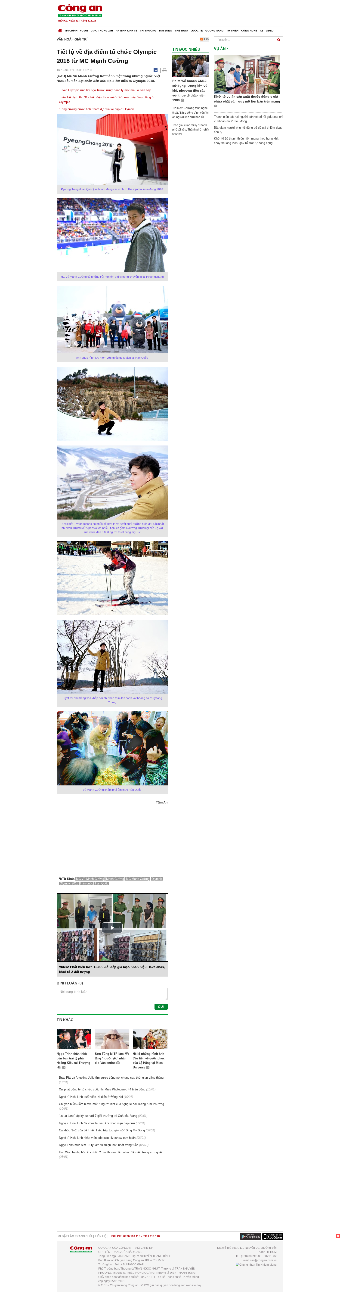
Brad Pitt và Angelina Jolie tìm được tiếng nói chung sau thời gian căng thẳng (111, 1077)
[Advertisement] (199, 13)
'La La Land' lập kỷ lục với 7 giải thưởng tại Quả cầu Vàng (98, 1116)
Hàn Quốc (101, 883)
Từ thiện (232, 30)
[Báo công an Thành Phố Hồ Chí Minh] (80, 10)
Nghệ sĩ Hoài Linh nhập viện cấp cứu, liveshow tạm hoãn (97, 1137)
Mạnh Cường (115, 879)
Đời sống (165, 30)
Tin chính (71, 30)
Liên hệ (100, 1236)
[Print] (164, 70)
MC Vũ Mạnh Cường (90, 879)
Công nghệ (249, 30)
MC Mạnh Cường (137, 879)
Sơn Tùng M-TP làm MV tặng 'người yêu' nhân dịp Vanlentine (112, 1058)
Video (270, 30)
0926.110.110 (131, 1236)
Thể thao (181, 30)
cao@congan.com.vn (263, 1260)
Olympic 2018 (69, 883)
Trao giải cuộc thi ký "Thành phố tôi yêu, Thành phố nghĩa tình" (190, 130)
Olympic (157, 879)
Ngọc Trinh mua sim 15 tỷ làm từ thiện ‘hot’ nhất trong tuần (98, 1145)
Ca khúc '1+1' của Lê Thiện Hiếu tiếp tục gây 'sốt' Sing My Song (102, 1130)
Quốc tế (197, 30)
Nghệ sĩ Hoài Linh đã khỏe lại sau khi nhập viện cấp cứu (97, 1123)
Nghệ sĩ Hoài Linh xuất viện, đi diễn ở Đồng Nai (91, 1097)
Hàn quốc (86, 883)
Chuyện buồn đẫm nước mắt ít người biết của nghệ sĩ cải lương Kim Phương (111, 1104)
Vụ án (84, 30)
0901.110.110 (151, 1236)
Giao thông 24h (102, 30)
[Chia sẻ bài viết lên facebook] (156, 70)
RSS (206, 39)
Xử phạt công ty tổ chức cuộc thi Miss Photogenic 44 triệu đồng (102, 1089)
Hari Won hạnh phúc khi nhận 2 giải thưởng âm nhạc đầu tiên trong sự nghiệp (111, 1152)
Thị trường (148, 30)
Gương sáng (214, 30)
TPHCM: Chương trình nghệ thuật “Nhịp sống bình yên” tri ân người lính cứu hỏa (190, 112)
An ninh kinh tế (126, 30)
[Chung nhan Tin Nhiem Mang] (256, 1264)
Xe (261, 30)
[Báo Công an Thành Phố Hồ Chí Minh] (60, 29)
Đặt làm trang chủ (76, 1236)
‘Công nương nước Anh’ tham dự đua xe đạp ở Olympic (97, 109)
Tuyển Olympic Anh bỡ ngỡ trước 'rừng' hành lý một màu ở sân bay (105, 90)
